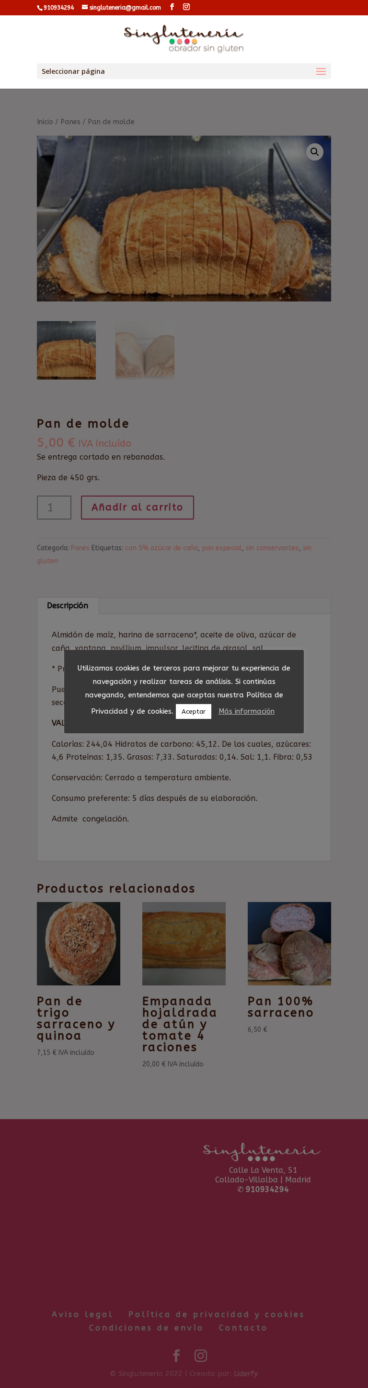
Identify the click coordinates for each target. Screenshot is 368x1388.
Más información (246, 711)
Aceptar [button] (194, 711)
